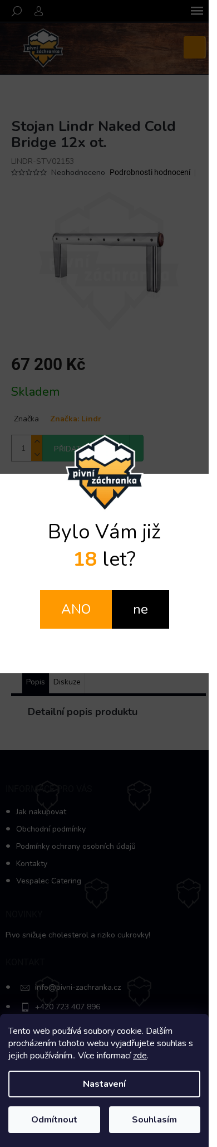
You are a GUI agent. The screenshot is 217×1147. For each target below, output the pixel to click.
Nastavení (104, 1084)
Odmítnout (54, 1120)
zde (140, 1055)
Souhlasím (154, 1120)
